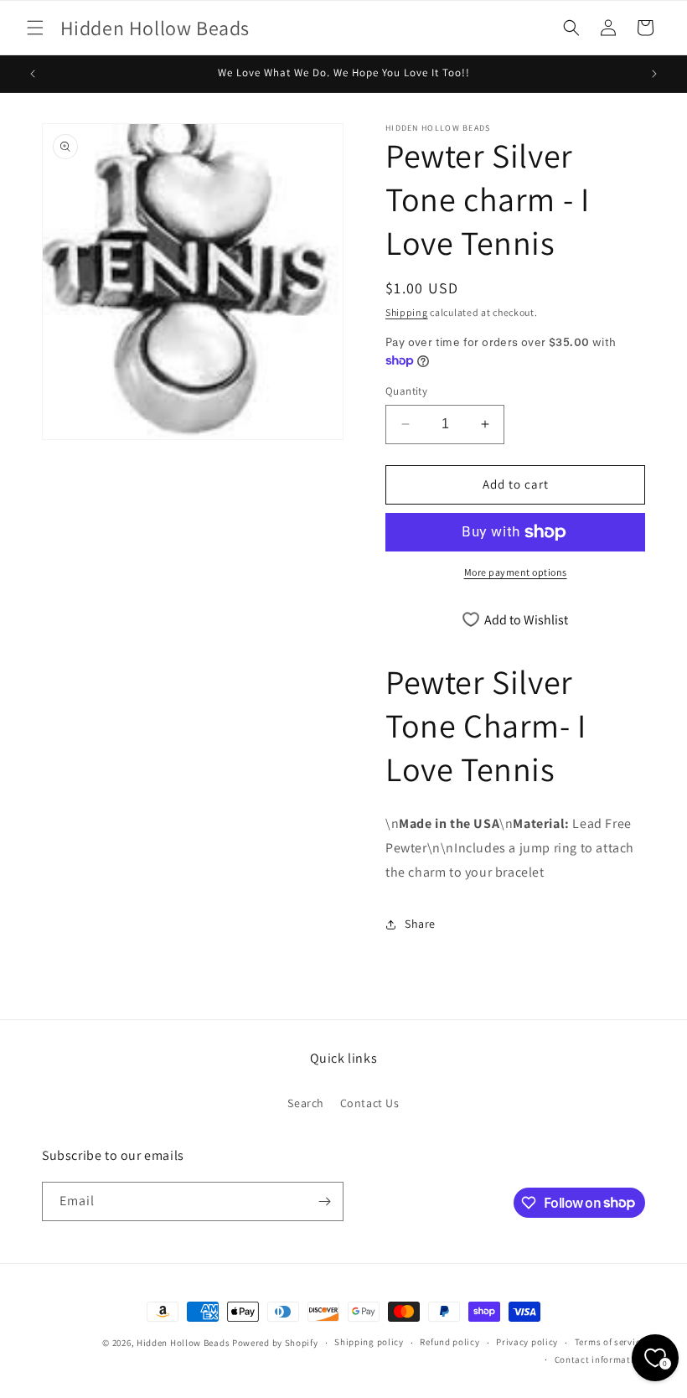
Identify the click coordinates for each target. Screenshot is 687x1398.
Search (305, 1103)
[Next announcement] (654, 73)
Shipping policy (369, 1342)
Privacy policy (527, 1342)
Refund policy (449, 1342)
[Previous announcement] (32, 73)
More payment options (515, 572)
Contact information (600, 1359)
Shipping (406, 312)
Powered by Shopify (275, 1343)
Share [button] (420, 923)
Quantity (406, 391)
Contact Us (370, 1103)
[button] (35, 27)
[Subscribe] (324, 1201)
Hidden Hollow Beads (183, 1343)
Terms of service (610, 1342)
